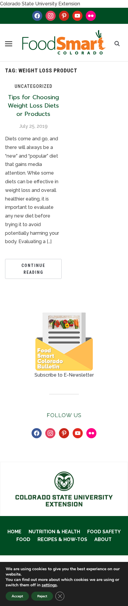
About (103, 539)
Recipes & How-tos (62, 539)
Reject (42, 596)
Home (14, 531)
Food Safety (104, 531)
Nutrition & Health (54, 531)
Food (23, 539)
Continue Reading (33, 268)
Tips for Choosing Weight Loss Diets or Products (33, 105)
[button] (8, 44)
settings (49, 585)
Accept (17, 596)
